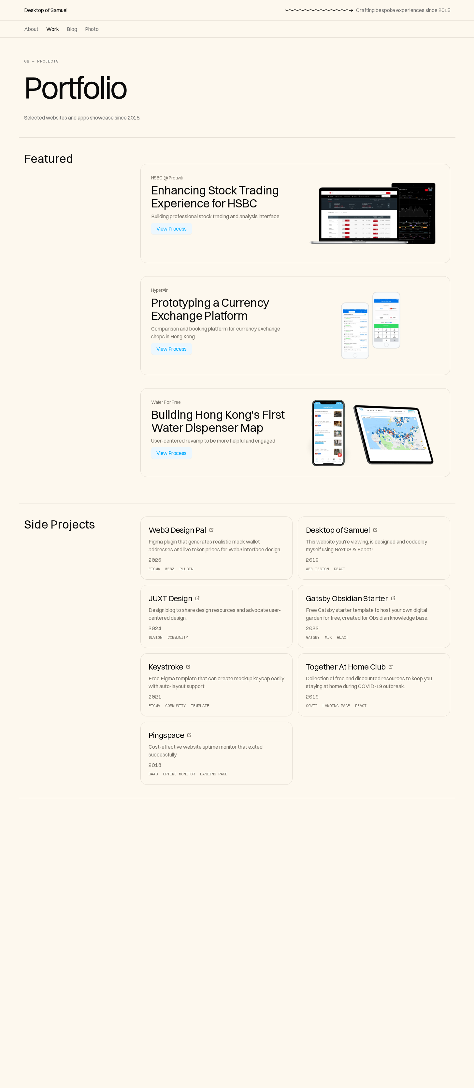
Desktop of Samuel (45, 10)
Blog (72, 29)
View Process (171, 228)
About (31, 29)
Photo (92, 29)
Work (52, 29)
